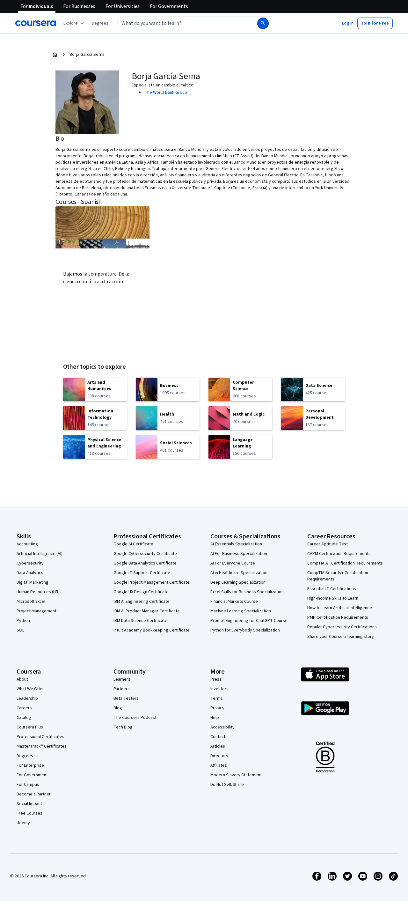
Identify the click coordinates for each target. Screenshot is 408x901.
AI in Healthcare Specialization (238, 573)
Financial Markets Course (234, 601)
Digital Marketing (32, 582)
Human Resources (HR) (38, 592)
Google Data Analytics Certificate (145, 563)
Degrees (25, 756)
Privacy (217, 708)
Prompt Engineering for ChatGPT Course (249, 620)
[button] (100, 23)
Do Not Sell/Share (227, 784)
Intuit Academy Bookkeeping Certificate (151, 630)
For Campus (28, 784)
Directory (219, 756)
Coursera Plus (30, 727)
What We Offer (30, 689)
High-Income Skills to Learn (332, 598)
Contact (217, 737)
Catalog (24, 717)
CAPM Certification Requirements (339, 553)
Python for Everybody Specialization (245, 630)
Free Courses (29, 813)
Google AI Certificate (133, 544)
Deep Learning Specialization (238, 582)
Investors (219, 689)
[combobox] (180, 23)
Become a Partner (34, 794)
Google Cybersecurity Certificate (145, 553)
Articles (217, 746)
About (22, 679)
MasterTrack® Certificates (42, 746)
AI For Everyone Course (232, 563)
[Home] (55, 54)
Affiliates (218, 765)
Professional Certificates (40, 737)
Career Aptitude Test (327, 544)
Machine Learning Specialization (240, 611)
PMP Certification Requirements (337, 617)
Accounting (27, 544)
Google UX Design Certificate (141, 592)
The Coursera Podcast (135, 717)
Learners (121, 679)
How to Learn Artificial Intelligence (339, 608)
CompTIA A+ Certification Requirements (345, 563)
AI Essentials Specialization (236, 544)
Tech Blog (123, 727)
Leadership (27, 698)
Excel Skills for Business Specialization (247, 592)
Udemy (23, 823)
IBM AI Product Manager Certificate (146, 611)
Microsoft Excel (31, 601)
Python (23, 620)
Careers (24, 708)
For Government (32, 775)
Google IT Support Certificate (141, 573)
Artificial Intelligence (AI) (39, 553)
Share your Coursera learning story (340, 636)
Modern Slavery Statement (236, 775)
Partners (121, 689)
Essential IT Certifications (331, 589)
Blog (117, 708)
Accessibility (222, 727)
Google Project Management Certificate (151, 582)
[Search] (263, 23)
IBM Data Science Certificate (140, 620)
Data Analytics (30, 573)
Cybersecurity (30, 563)
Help (214, 717)
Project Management (36, 611)
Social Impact (29, 804)
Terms (216, 698)
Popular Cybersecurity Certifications (342, 627)
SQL (20, 630)
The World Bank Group (165, 92)
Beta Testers (126, 698)
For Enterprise (30, 765)
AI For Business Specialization (238, 553)
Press (216, 679)
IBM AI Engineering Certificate (141, 601)
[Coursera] (35, 23)
